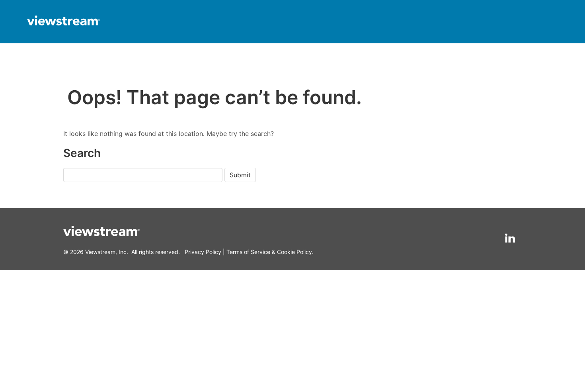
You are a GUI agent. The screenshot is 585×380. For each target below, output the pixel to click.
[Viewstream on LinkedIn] (510, 238)
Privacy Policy (203, 251)
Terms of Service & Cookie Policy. (270, 251)
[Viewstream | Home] (63, 22)
